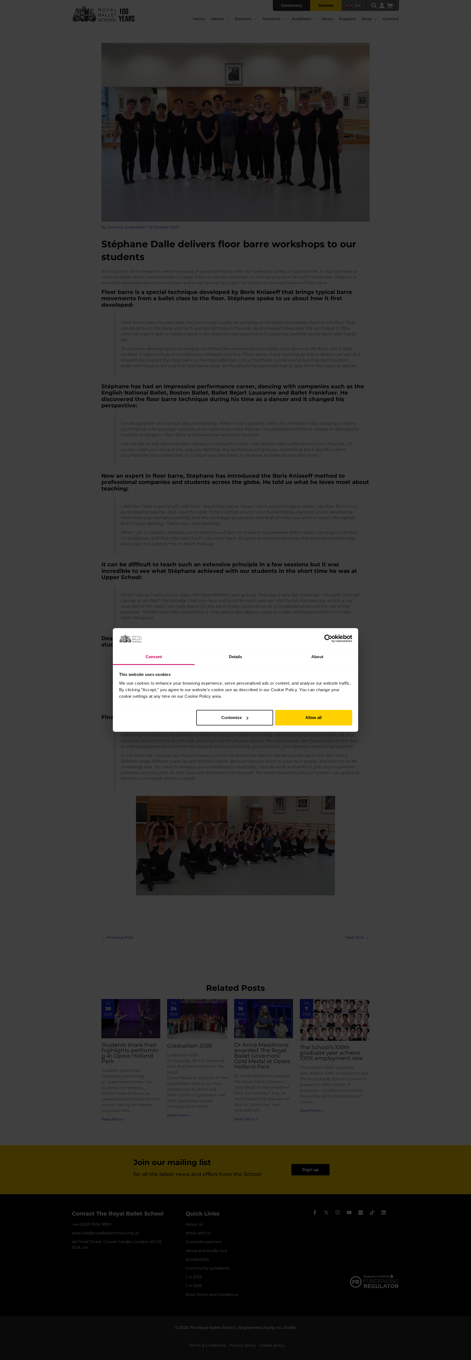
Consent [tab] (154, 656)
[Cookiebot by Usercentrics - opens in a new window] (328, 638)
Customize (231, 717)
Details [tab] (235, 656)
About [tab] (317, 656)
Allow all (313, 717)
